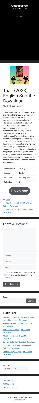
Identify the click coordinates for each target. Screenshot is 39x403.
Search (6, 297)
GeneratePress (19, 400)
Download (19, 191)
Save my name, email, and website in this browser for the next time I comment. (20, 275)
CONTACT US (9, 381)
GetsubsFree (19, 5)
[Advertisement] (19, 40)
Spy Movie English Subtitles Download (19, 342)
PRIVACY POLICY (10, 388)
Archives (6, 365)
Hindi (8, 200)
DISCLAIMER (8, 384)
